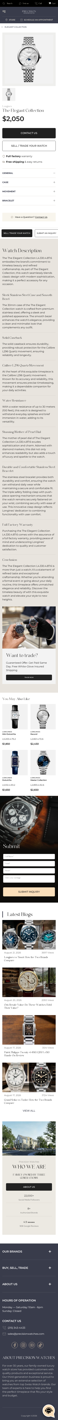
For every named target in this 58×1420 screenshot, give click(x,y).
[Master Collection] (43, 770)
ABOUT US (29, 1187)
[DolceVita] (15, 770)
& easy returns (24, 161)
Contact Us (29, 133)
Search (9, 3)
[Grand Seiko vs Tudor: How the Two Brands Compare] (29, 1084)
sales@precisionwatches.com (26, 1333)
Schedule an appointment (38, 20)
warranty (19, 156)
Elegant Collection (16, 27)
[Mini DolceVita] (15, 724)
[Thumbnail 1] (8, 94)
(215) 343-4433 (16, 1327)
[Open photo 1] (29, 59)
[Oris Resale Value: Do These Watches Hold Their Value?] (29, 989)
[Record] (43, 724)
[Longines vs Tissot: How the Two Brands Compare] (29, 942)
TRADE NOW (29, 677)
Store (12, 20)
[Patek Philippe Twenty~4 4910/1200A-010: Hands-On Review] (29, 1037)
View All (29, 1110)
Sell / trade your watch (29, 145)
